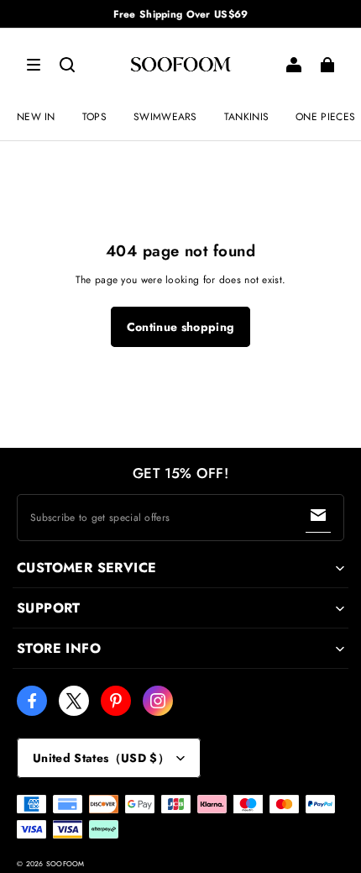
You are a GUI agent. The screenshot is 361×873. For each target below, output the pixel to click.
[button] (33, 65)
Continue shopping (181, 326)
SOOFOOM (65, 864)
